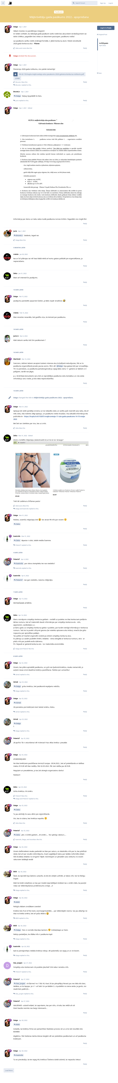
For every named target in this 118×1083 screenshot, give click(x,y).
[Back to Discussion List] (3, 3)
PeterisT (19, 580)
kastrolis (19, 563)
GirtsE (18, 703)
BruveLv (19, 235)
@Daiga (60, 366)
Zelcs (18, 524)
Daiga (18, 96)
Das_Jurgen (20, 983)
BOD (18, 902)
